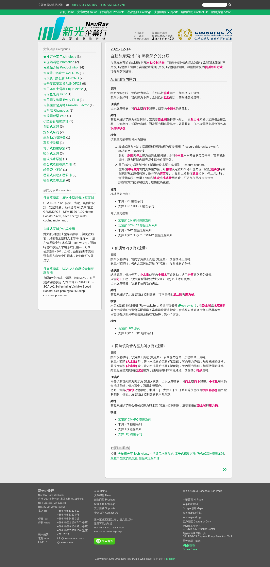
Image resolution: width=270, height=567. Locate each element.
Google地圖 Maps (193, 508)
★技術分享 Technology (133, 453)
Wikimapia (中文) (192, 512)
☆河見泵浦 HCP (55, 94)
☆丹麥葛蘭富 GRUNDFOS (62, 83)
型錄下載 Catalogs (104, 503)
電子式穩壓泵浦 (185, 453)
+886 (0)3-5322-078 (112, 4)
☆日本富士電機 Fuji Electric (63, 89)
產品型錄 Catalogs (139, 12)
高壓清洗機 (51, 142)
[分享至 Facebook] (124, 448)
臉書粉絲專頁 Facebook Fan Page (202, 490)
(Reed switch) (187, 305)
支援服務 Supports (166, 12)
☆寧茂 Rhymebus (56, 110)
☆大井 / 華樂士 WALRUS (61, 73)
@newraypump (65, 542)
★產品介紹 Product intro (60, 67)
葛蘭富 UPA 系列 (129, 328)
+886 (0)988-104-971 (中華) (72, 526)
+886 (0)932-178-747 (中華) (72, 522)
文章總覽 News (87, 12)
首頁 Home (67, 12)
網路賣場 (190, 547)
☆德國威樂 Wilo (54, 116)
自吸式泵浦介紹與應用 (59, 229)
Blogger (170, 558)
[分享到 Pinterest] (128, 448)
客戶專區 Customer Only (197, 521)
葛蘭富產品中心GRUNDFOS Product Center (199, 527)
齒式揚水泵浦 (52, 159)
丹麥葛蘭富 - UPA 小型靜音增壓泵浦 (68, 197)
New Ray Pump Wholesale (51, 495)
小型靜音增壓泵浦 (161, 453)
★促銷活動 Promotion (58, 62)
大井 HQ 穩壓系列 (130, 434)
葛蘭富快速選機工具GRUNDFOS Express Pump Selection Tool (207, 535)
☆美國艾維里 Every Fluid (61, 100)
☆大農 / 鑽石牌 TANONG (61, 78)
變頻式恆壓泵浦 (149, 458)
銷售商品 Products (112, 12)
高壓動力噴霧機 (54, 137)
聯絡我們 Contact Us (195, 12)
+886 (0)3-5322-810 (84, 4)
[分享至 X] (120, 448)
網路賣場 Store (221, 12)
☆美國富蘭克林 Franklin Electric (66, 105)
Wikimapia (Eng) (192, 517)
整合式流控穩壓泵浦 (210, 453)
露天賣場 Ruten (191, 540)
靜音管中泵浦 (52, 169)
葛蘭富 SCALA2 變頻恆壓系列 (138, 225)
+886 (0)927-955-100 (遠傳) (72, 530)
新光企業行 (46, 490)
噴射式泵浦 (51, 153)
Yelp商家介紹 (190, 503)
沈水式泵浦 (51, 132)
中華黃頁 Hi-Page (193, 499)
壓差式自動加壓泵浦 (123, 458)
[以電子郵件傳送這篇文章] (113, 448)
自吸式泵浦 (51, 126)
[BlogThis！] (116, 448)
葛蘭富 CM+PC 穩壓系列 (134, 419)
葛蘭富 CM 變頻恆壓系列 (134, 220)
